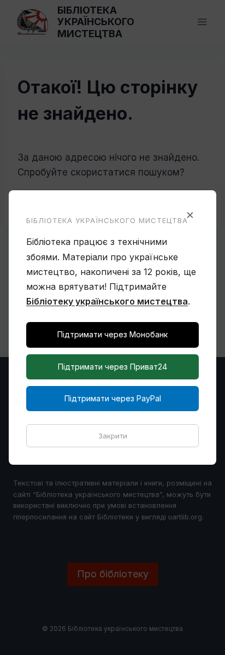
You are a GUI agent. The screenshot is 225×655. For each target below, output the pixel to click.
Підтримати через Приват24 (112, 366)
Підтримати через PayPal (112, 398)
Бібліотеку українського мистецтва (107, 301)
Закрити (112, 435)
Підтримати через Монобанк (112, 334)
